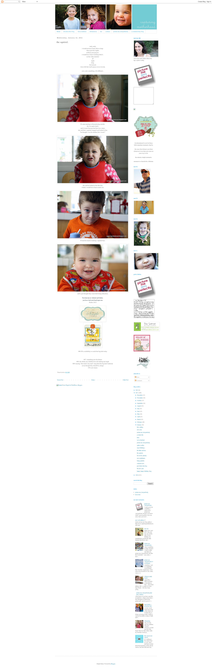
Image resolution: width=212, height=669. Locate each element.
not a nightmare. (141, 458)
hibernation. (93, 31)
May (138, 414)
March (139, 419)
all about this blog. (69, 31)
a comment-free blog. (137, 31)
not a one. (139, 429)
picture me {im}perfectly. (120, 31)
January (139, 425)
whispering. (147, 621)
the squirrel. (140, 453)
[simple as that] (92, 321)
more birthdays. (141, 448)
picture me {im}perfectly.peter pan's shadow (144, 593)
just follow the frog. (142, 466)
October (139, 400)
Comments (139, 380)
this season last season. (148, 636)
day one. (146, 528)
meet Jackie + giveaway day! (148, 605)
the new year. (140, 468)
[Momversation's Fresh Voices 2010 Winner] (134, 109)
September (140, 403)
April (138, 416)
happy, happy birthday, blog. (144, 471)
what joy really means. (148, 577)
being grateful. (140, 461)
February (139, 422)
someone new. (140, 463)
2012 (137, 390)
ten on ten (137, 494)
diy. (101, 31)
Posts (137, 377)
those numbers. (82, 31)
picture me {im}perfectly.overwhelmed (148, 561)
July (138, 408)
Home (58, 31)
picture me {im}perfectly (141, 492)
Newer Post (60, 380)
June (138, 411)
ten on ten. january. (142, 455)
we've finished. (141, 440)
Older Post (125, 380)
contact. (107, 31)
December (140, 395)
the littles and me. (141, 450)
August (139, 406)
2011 (137, 393)
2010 (137, 475)
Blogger (113, 664)
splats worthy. (140, 445)
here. (138, 437)
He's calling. (140, 427)
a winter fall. (140, 435)
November (140, 398)
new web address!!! (140, 520)
